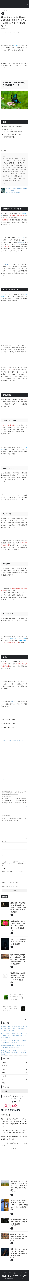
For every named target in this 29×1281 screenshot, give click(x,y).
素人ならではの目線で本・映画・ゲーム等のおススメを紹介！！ (14, 1272)
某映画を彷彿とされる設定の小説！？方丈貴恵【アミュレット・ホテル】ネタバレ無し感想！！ (18, 977)
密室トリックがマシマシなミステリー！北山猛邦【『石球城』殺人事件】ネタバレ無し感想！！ (14, 1052)
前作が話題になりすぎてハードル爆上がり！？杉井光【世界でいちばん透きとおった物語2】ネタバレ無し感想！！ (18, 959)
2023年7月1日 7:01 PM (7, 796)
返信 (25, 807)
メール (4, 848)
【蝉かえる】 (21, 242)
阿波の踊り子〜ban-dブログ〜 (14, 1276)
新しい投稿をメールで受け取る (10, 887)
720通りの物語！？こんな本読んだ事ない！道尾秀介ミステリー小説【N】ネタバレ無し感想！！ (18, 925)
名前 (4, 841)
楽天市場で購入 (9, 192)
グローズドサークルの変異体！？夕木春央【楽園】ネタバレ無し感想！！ (13, 1041)
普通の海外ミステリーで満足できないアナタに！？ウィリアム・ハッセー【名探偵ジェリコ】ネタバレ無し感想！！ (14, 1028)
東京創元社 (5, 184)
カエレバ (12, 190)
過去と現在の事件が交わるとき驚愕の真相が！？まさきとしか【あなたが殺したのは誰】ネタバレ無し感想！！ (18, 907)
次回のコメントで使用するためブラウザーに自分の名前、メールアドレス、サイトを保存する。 (14, 864)
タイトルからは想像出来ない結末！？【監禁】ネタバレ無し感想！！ (18, 942)
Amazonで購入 (17, 192)
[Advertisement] (14, 318)
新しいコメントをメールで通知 (10, 882)
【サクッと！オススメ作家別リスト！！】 (13, 741)
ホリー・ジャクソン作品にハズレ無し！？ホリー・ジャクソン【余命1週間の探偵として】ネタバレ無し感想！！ (14, 1035)
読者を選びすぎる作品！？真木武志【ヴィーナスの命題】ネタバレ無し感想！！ (14, 1046)
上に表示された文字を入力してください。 (12, 871)
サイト (3, 855)
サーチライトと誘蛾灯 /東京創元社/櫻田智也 (16, 188)
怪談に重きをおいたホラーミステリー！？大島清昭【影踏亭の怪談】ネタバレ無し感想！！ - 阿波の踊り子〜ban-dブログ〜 (14, 792)
